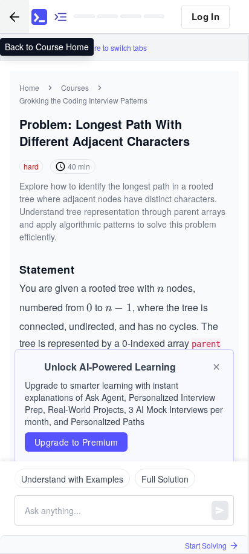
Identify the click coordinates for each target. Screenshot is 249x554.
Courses (75, 87)
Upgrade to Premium (76, 442)
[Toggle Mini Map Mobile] (60, 16)
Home (29, 87)
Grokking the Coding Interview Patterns (83, 100)
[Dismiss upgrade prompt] (216, 367)
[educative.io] (39, 17)
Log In (205, 16)
